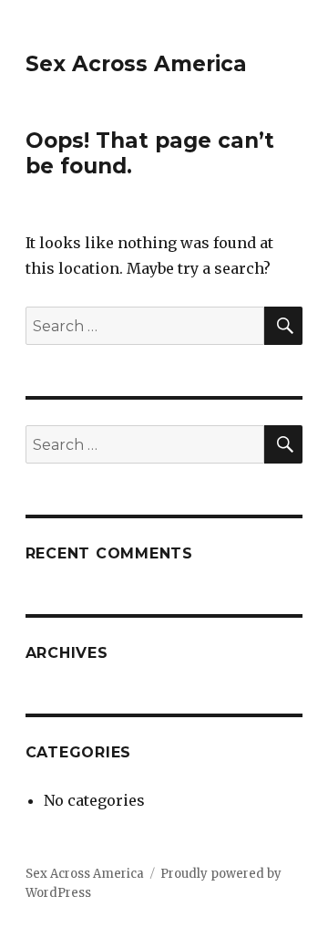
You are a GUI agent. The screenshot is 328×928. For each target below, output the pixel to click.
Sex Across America (136, 64)
